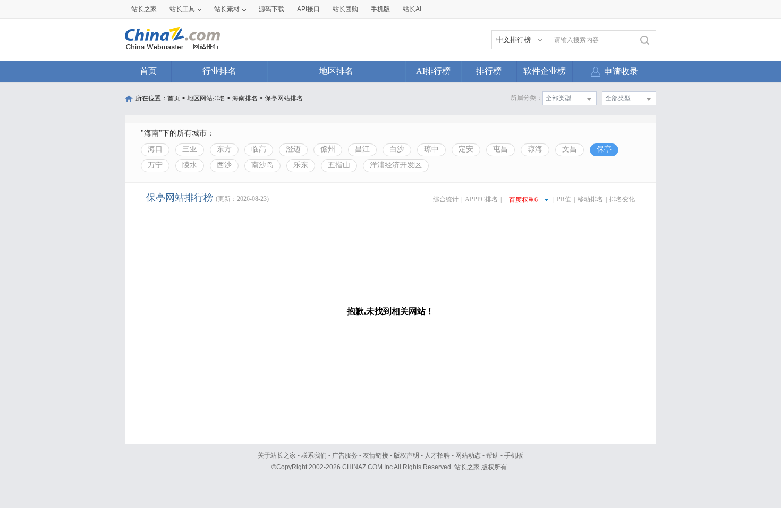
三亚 (189, 149)
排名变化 (622, 199)
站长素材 (227, 9)
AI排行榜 (433, 70)
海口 (155, 149)
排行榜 (489, 70)
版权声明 (406, 455)
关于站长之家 (277, 455)
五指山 (339, 165)
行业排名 (219, 70)
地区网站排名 (206, 98)
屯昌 (500, 149)
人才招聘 (437, 455)
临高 (258, 149)
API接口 (308, 9)
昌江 (362, 149)
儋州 (327, 149)
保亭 (604, 149)
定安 (466, 149)
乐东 (300, 165)
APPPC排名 (481, 199)
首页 (148, 70)
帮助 (492, 455)
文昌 (569, 149)
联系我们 (314, 455)
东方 (224, 149)
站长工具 (182, 9)
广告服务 (345, 455)
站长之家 (144, 9)
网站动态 (468, 455)
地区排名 (336, 70)
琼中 (431, 149)
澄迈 (293, 149)
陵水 (189, 165)
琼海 (535, 149)
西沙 (224, 165)
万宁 (155, 165)
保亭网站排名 (284, 98)
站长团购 (345, 9)
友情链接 (375, 455)
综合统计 (446, 199)
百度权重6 (523, 200)
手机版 (513, 455)
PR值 (564, 199)
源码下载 (271, 9)
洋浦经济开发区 (396, 165)
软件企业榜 (544, 70)
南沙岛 (262, 165)
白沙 (396, 149)
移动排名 (590, 199)
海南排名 (245, 98)
